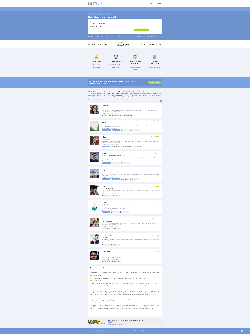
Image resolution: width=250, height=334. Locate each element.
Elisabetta (105, 106)
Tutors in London (107, 14)
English (115, 91)
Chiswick (102, 36)
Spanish (143, 91)
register (139, 95)
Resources (116, 9)
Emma (104, 186)
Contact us (123, 9)
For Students (101, 9)
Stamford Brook (151, 36)
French (119, 91)
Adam (104, 202)
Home (89, 9)
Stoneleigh (135, 36)
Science (123, 91)
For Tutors (109, 9)
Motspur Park (90, 38)
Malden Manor (107, 36)
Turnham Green (124, 36)
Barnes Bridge (129, 36)
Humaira (104, 122)
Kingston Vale (113, 36)
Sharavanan (106, 252)
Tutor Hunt (91, 14)
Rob (103, 235)
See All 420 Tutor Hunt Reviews (115, 324)
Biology (96, 91)
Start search (154, 82)
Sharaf (104, 153)
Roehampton (156, 36)
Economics (106, 91)
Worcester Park (144, 36)
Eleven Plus (111, 91)
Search (94, 9)
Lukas (104, 137)
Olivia (103, 219)
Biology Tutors (100, 14)
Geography (128, 91)
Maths (136, 91)
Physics (139, 91)
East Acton (139, 36)
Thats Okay (141, 331)
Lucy (103, 170)
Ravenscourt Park (97, 38)
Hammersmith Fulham (105, 38)
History (132, 91)
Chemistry (100, 91)
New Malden (118, 36)
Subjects (95, 14)
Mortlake (98, 36)
